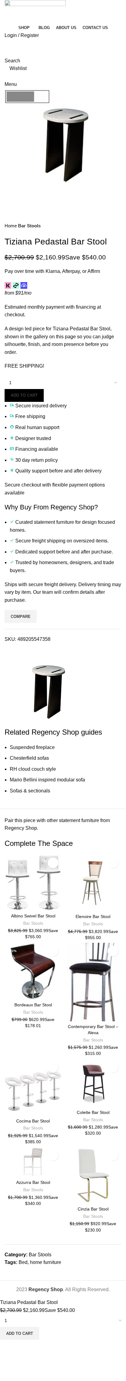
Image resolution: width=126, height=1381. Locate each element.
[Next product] (118, 226)
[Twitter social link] (16, 650)
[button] (11, 904)
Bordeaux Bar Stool (33, 1004)
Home (11, 225)
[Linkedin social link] (30, 650)
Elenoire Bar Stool (93, 916)
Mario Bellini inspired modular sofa (47, 779)
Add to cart (24, 395)
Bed (23, 1262)
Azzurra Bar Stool (33, 1182)
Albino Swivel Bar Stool (33, 915)
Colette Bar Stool (93, 1112)
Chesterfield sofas (29, 758)
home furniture (45, 1262)
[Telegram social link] (37, 650)
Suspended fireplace (32, 747)
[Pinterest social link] (23, 650)
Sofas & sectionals (30, 790)
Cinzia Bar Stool (93, 1209)
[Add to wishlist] (53, 863)
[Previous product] (106, 226)
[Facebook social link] (9, 650)
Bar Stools (29, 225)
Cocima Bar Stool (33, 1120)
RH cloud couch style (33, 769)
